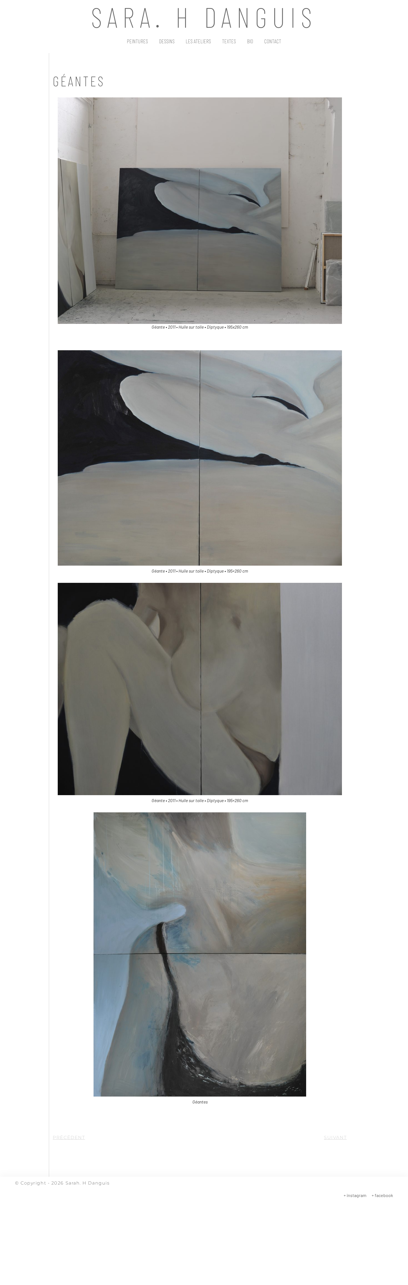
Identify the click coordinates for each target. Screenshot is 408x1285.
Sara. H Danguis (204, 16)
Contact (272, 41)
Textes (229, 41)
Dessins (167, 41)
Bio (250, 41)
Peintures (137, 41)
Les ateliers (198, 41)
